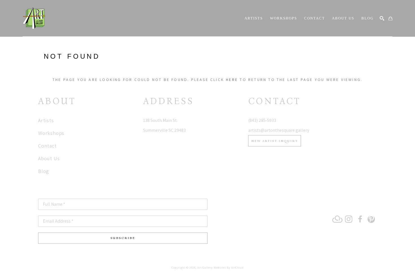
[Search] (382, 18)
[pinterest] (371, 219)
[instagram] (348, 219)
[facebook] (360, 219)
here (232, 79)
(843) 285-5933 (262, 120)
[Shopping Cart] (390, 18)
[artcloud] (337, 219)
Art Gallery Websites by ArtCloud (220, 267)
